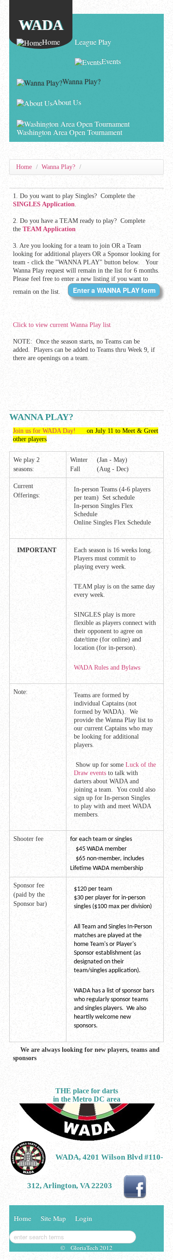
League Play (93, 42)
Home (51, 42)
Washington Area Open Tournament (69, 132)
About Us (67, 102)
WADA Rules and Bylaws (107, 667)
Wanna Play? (81, 81)
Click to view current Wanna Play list (62, 324)
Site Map (53, 1218)
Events (111, 61)
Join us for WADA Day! (45, 430)
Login (83, 1218)
